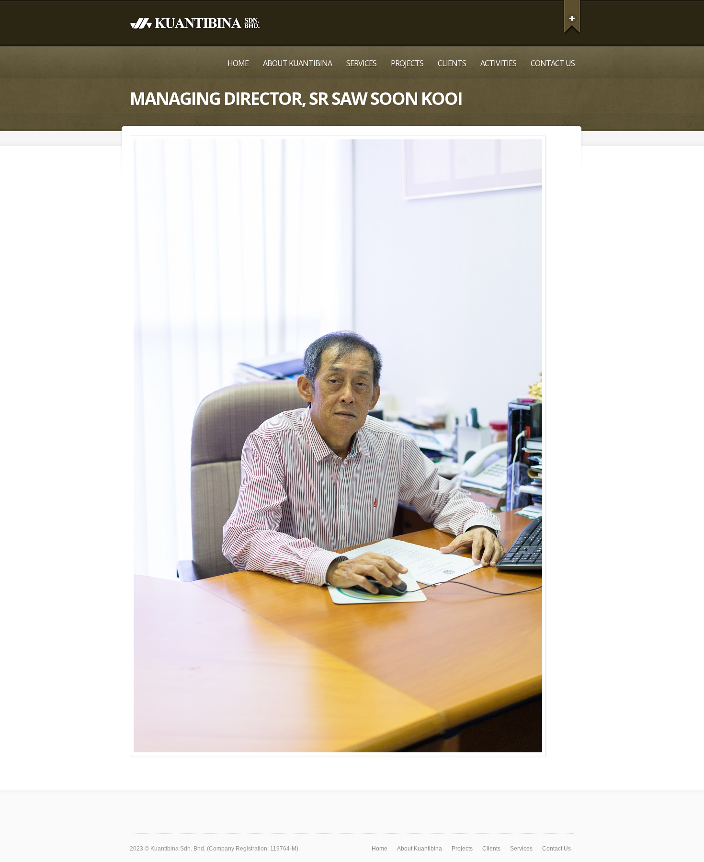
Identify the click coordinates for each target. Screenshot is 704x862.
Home (238, 63)
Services (361, 63)
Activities (498, 63)
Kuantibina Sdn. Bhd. (177, 848)
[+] (572, 16)
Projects (407, 63)
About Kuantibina (297, 63)
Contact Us (553, 63)
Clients (452, 63)
